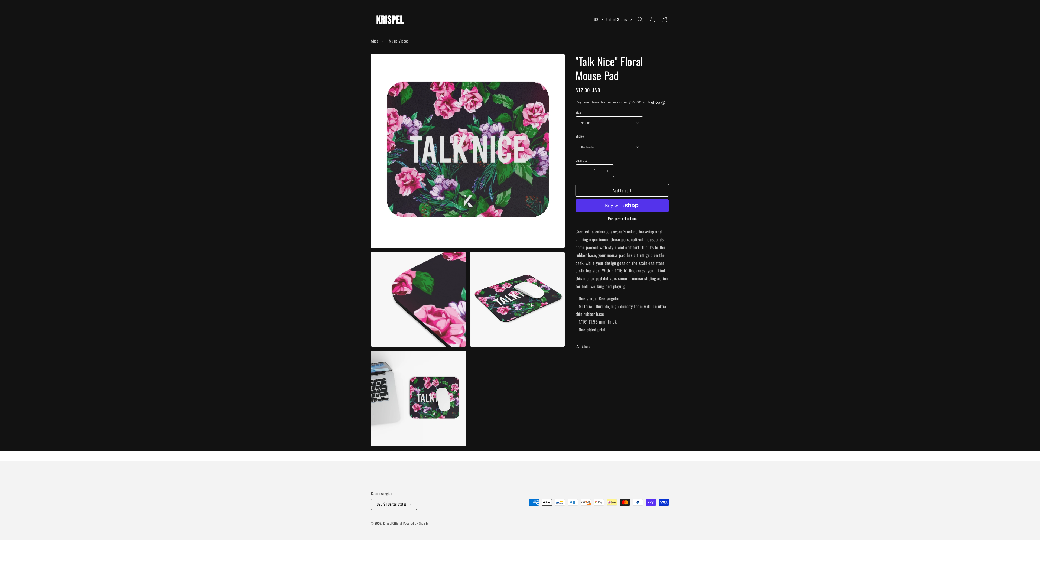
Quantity (581, 160)
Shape (580, 136)
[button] (377, 41)
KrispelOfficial (393, 523)
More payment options (622, 218)
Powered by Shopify (415, 523)
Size (578, 112)
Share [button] (586, 346)
